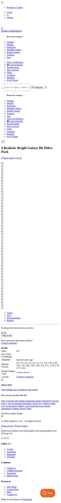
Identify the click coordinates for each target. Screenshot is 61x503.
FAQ (9, 315)
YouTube (11, 457)
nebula (22, 401)
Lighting (15, 408)
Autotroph (27, 499)
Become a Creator (15, 7)
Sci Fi (19, 158)
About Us (11, 468)
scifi (9, 403)
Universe (10, 401)
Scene (35, 403)
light (29, 408)
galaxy (4, 403)
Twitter (10, 449)
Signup (10, 17)
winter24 (46, 403)
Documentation (14, 318)
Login (9, 12)
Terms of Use (7, 426)
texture (47, 406)
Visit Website (7, 390)
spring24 (34, 406)
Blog (9, 492)
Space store (8, 158)
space (41, 406)
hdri (16, 401)
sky (40, 403)
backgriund (17, 403)
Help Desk (11, 487)
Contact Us (12, 494)
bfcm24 (45, 401)
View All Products (15, 62)
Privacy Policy (21, 426)
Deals (9, 72)
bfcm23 (23, 408)
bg (51, 401)
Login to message (9, 343)
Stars (3, 401)
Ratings (10, 320)
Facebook (11, 452)
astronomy (27, 403)
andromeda (6, 408)
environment (11, 406)
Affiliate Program (14, 470)
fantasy (38, 401)
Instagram (11, 454)
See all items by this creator (25, 390)
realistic (20, 406)
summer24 (30, 401)
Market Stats (12, 476)
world (27, 406)
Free (9, 57)
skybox (55, 401)
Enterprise (11, 473)
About (9, 313)
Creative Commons (25, 377)
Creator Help (12, 489)
